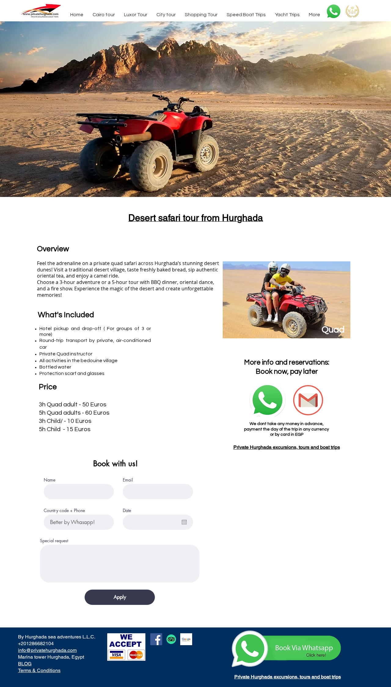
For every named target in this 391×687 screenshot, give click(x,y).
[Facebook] (156, 639)
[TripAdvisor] (171, 639)
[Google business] (186, 639)
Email (128, 480)
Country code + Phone (64, 510)
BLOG (24, 664)
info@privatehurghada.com (47, 650)
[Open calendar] (184, 522)
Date (127, 510)
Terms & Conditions (39, 670)
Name (49, 480)
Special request (54, 541)
